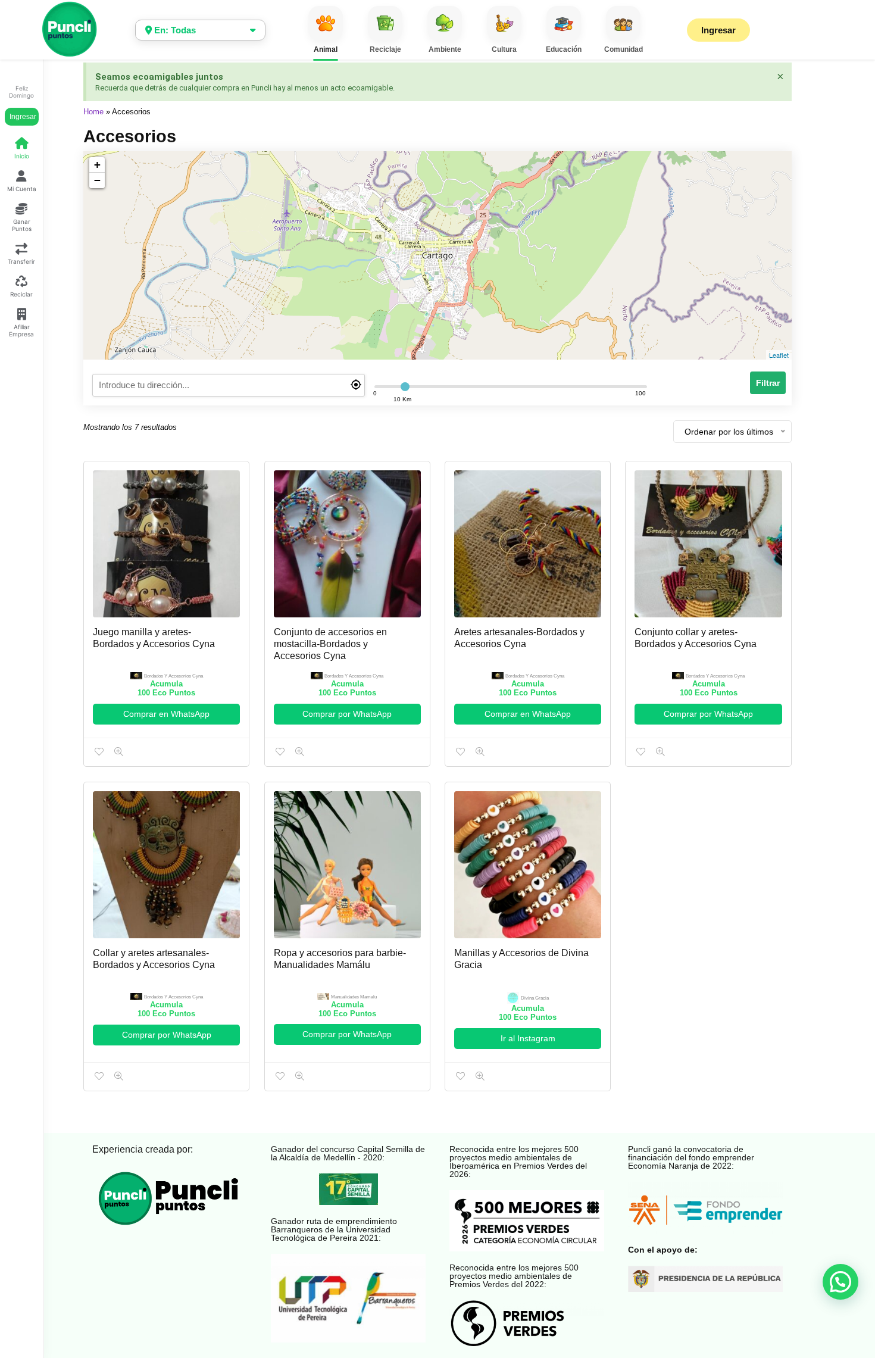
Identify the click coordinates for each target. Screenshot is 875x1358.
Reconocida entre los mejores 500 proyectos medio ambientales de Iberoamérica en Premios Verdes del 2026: (518, 1161)
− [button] (97, 180)
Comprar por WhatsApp (347, 714)
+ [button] (97, 164)
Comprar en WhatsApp (166, 714)
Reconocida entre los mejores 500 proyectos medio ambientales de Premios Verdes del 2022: (514, 1276)
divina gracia (535, 998)
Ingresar (23, 117)
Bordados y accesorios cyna (173, 676)
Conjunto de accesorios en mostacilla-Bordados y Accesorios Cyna (330, 644)
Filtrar (768, 383)
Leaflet (779, 355)
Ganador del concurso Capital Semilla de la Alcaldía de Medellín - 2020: (348, 1153)
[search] (228, 385)
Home (93, 111)
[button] (840, 1282)
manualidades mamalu (354, 997)
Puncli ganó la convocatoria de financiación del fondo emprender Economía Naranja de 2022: (691, 1157)
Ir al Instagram (528, 1038)
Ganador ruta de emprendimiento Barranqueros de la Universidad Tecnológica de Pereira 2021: (334, 1229)
